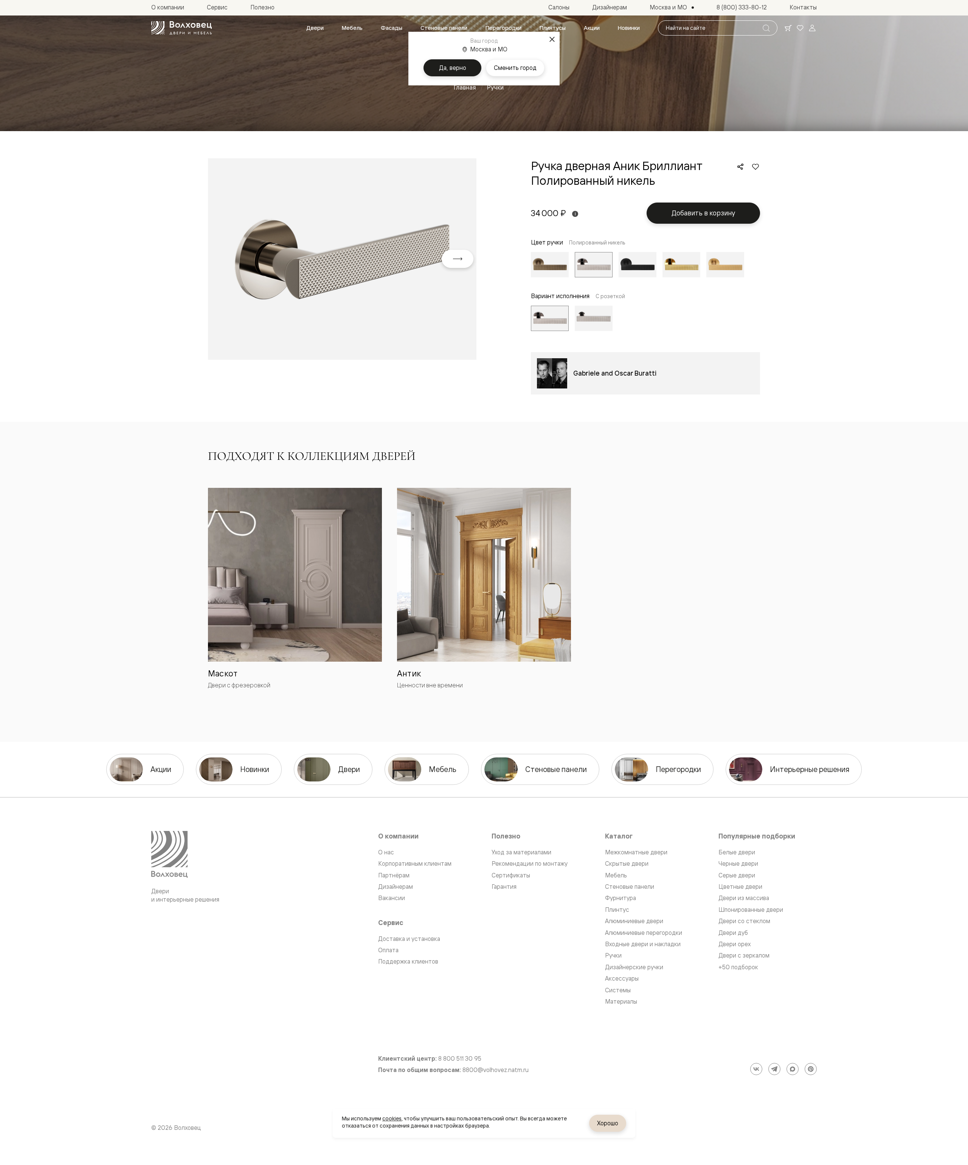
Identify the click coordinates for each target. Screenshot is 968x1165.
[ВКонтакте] (756, 1069)
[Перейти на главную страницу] (181, 28)
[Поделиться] (740, 166)
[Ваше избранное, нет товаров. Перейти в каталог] (800, 27)
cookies (392, 1118)
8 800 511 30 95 (459, 1058)
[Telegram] (774, 1069)
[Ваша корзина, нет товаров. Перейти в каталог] (788, 27)
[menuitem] (315, 28)
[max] (792, 1069)
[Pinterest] (811, 1069)
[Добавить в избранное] (755, 166)
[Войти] (812, 27)
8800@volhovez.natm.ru (495, 1070)
